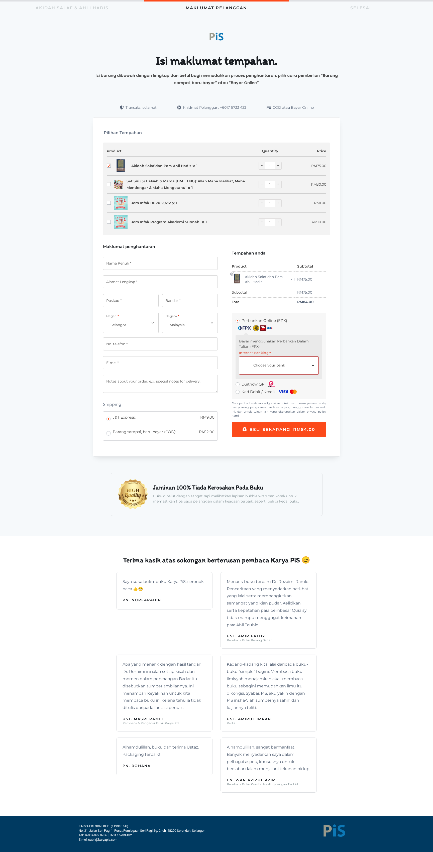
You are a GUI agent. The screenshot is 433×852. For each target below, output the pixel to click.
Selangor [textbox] (118, 325)
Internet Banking (255, 352)
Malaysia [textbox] (177, 325)
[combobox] (131, 323)
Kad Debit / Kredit (259, 391)
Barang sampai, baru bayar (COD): (163, 431)
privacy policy (316, 411)
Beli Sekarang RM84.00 (282, 429)
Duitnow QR (254, 384)
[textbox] (271, 365)
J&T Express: (163, 417)
